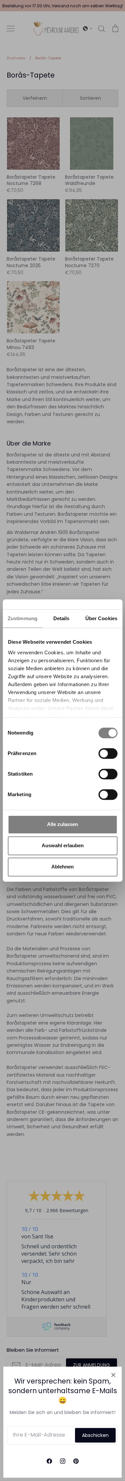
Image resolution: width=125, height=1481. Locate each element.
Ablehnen (62, 866)
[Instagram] (62, 1461)
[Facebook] (49, 1461)
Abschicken (95, 1435)
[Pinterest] (76, 1461)
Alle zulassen (62, 824)
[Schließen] (113, 1375)
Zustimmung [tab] (22, 618)
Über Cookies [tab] (101, 618)
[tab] (61, 619)
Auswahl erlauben (63, 845)
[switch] (107, 753)
